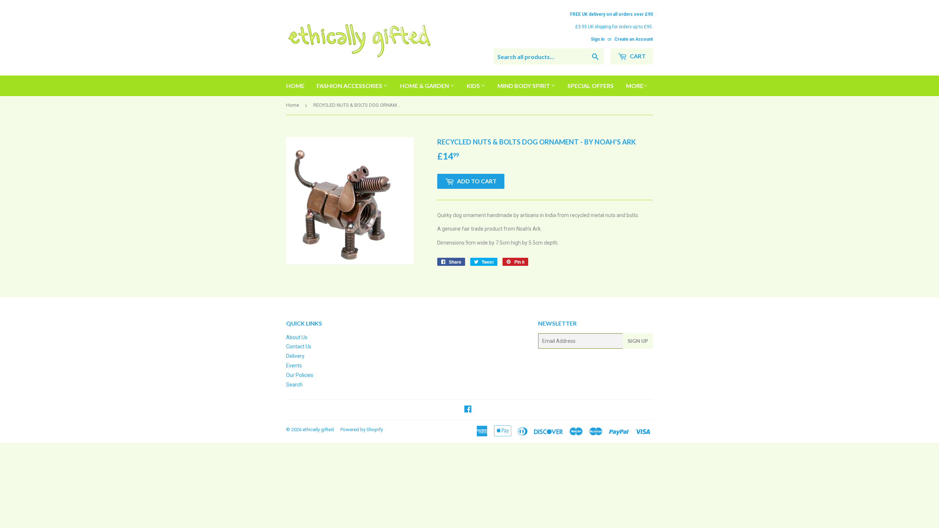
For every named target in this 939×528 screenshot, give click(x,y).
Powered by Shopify (361, 429)
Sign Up (638, 341)
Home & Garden (425, 85)
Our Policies (299, 375)
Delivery (295, 356)
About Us (296, 337)
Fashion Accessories (350, 85)
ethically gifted (318, 429)
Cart (637, 55)
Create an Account (633, 39)
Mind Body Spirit (524, 85)
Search (294, 385)
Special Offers (590, 85)
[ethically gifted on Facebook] (468, 410)
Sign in (597, 39)
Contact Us (298, 346)
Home (295, 85)
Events (294, 365)
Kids (474, 85)
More (634, 85)
